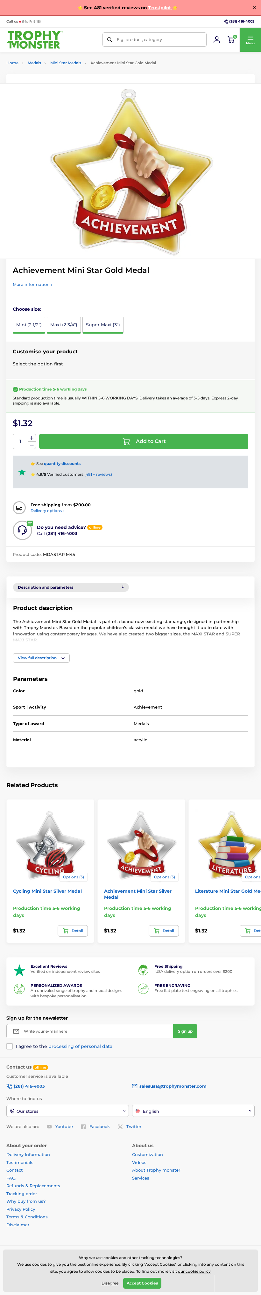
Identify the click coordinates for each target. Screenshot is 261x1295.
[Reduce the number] (32, 445)
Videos (139, 1162)
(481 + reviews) (98, 474)
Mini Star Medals (65, 62)
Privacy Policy (20, 1209)
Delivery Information (28, 1154)
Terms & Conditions (27, 1216)
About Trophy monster (156, 1170)
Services (140, 1178)
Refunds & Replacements (33, 1185)
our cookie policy (194, 1271)
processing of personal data (80, 1046)
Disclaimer (17, 1224)
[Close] (254, 7)
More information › (32, 284)
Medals (34, 62)
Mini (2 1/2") (29, 325)
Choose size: (27, 309)
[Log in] (217, 40)
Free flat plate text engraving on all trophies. (196, 990)
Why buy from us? (26, 1201)
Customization (147, 1154)
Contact (14, 1170)
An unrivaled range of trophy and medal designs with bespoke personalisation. (76, 993)
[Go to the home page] (35, 40)
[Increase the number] (32, 438)
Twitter (133, 1126)
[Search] (109, 39)
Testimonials (19, 1162)
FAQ (11, 1178)
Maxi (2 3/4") (63, 325)
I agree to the (64, 1046)
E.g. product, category (139, 39)
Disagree (110, 1283)
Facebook (99, 1126)
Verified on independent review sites (65, 971)
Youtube (64, 1126)
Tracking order (21, 1193)
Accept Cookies (142, 1283)
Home (12, 62)
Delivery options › (47, 510)
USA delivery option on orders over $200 (193, 971)
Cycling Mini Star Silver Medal (47, 891)
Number (20, 441)
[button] (250, 40)
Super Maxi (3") (103, 325)
